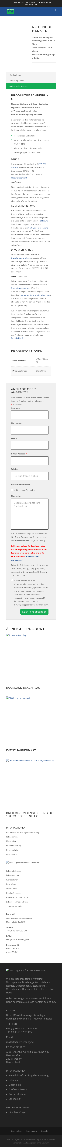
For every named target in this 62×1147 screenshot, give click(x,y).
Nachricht (16, 496)
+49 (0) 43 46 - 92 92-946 (24, 2)
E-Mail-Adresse (19, 453)
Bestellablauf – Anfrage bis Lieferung (22, 832)
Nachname (16, 423)
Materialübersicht (19, 177)
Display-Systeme (13, 893)
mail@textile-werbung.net (17, 939)
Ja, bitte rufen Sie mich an (24, 490)
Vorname (15, 408)
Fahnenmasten (12, 875)
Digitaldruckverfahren (21, 257)
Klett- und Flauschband (38, 227)
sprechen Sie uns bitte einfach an (35, 295)
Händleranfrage (16, 1112)
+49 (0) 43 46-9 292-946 (16, 930)
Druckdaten (11, 854)
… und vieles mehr (14, 906)
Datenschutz (16, 1131)
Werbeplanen (12, 879)
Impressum (31, 1131)
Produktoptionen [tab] (17, 80)
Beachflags (11, 884)
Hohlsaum (43, 220)
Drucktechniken (13, 850)
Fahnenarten (11, 836)
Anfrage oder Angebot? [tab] (19, 86)
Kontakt (44, 1131)
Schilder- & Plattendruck (17, 901)
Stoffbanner (11, 888)
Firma (14, 438)
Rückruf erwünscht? (20, 484)
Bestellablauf (17, 338)
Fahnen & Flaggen (14, 871)
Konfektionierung (13, 845)
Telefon (14, 469)
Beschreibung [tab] (15, 75)
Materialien (11, 841)
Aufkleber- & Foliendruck (17, 897)
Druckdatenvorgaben (20, 288)
